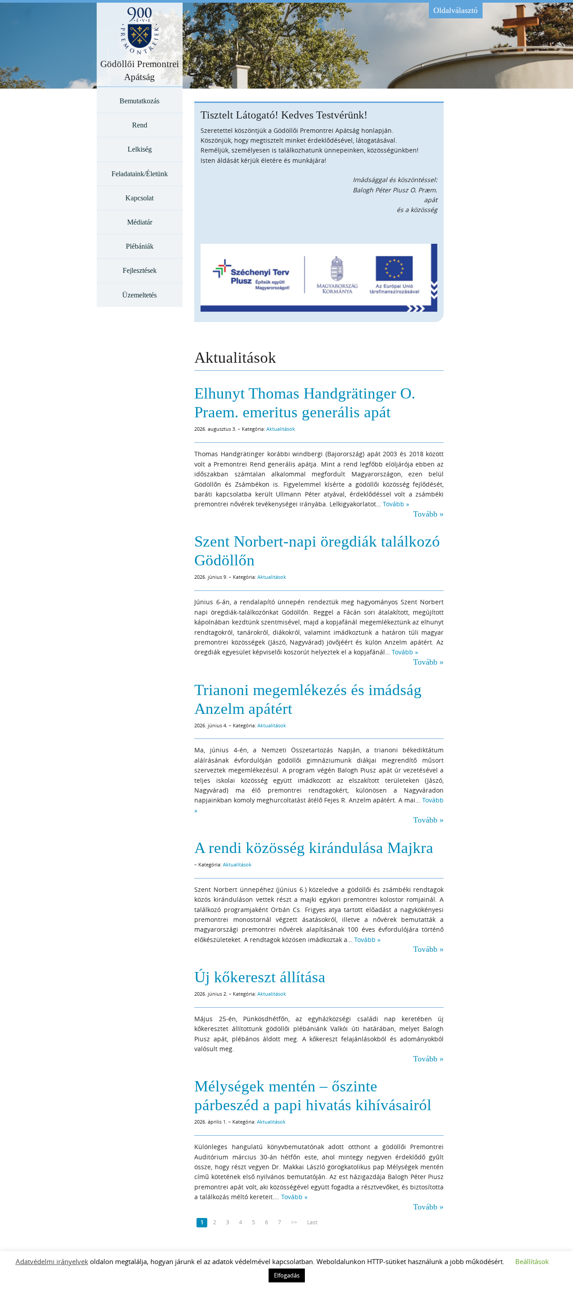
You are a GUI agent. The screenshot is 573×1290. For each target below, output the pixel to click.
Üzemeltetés (139, 295)
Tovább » (396, 504)
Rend (139, 125)
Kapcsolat (139, 198)
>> (294, 1222)
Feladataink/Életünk (139, 174)
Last (312, 1222)
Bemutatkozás (139, 101)
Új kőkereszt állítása (259, 977)
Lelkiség (140, 149)
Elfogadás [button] (286, 1275)
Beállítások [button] (532, 1261)
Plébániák (140, 246)
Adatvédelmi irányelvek (52, 1261)
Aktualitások (280, 428)
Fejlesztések (140, 270)
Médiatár (139, 222)
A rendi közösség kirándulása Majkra (313, 848)
